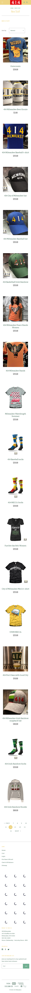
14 (20, 827)
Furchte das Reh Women (15, 546)
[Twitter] (8, 949)
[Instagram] (2, 949)
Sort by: (4, 30)
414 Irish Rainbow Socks (15, 764)
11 (6, 827)
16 (11, 831)
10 (26, 823)
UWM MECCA (15, 632)
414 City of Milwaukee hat (15, 196)
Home (12, 8)
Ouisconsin (15, 66)
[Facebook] (5, 949)
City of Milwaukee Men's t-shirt (15, 589)
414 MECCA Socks (15, 502)
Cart (3, 853)
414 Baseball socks (16, 459)
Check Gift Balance (7, 862)
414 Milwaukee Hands (15, 371)
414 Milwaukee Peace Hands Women (15, 326)
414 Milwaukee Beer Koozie (16, 109)
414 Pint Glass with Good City (15, 675)
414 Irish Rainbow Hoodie (15, 807)
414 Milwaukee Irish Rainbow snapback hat (15, 719)
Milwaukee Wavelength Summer (15, 415)
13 (15, 827)
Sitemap (4, 865)
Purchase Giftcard (7, 859)
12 (11, 827)
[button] (2, 2)
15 (25, 827)
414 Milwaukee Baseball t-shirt (15, 152)
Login (3, 856)
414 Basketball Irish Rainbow (15, 282)
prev (7, 823)
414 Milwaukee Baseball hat (15, 239)
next (17, 831)
